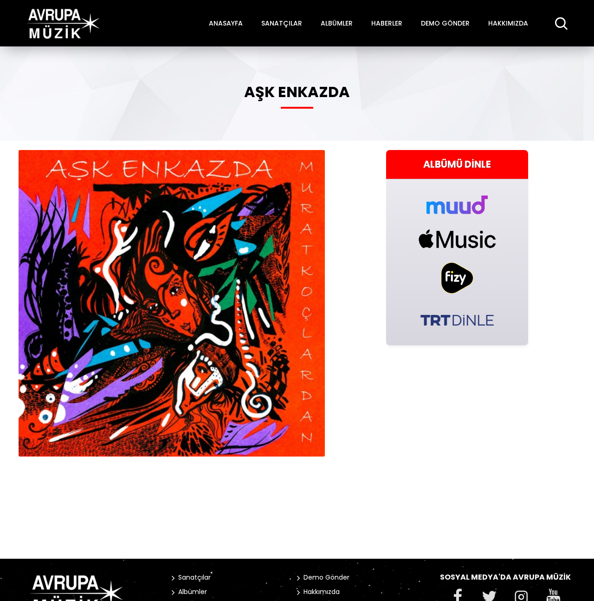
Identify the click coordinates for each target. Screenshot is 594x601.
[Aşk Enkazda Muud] (457, 199)
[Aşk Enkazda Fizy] (457, 278)
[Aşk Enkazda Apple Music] (457, 238)
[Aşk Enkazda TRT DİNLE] (457, 319)
